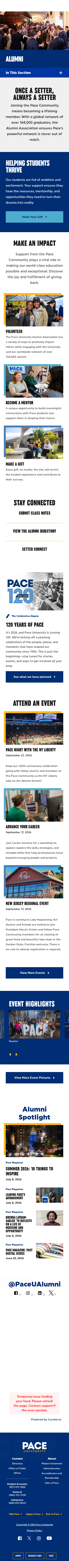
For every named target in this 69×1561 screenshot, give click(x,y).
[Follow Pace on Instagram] (39, 1538)
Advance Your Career (22, 826)
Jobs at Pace (52, 1483)
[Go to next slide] (16, 1054)
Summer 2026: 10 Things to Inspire (29, 1171)
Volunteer (14, 331)
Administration (52, 1468)
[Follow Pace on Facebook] (20, 1538)
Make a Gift (15, 464)
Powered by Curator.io (46, 1419)
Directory (17, 1463)
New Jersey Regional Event (27, 903)
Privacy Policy (34, 1530)
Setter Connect (34, 549)
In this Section (18, 73)
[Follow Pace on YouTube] (49, 1538)
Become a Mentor (19, 402)
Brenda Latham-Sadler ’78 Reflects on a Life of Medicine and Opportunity (19, 1224)
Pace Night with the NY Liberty (31, 749)
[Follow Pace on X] (29, 1538)
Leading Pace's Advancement (15, 1196)
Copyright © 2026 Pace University (34, 1524)
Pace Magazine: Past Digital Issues (19, 1252)
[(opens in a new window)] (17, 1294)
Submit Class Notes (34, 513)
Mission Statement (52, 1463)
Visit (51, 1556)
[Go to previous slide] (10, 1054)
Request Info (35, 1556)
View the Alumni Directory (34, 531)
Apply (18, 1556)
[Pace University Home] (35, 1448)
